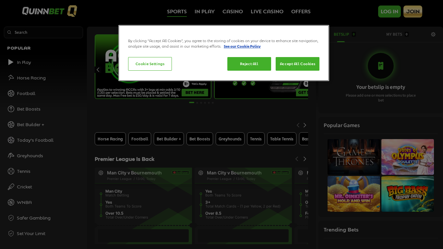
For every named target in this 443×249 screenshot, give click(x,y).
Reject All (249, 63)
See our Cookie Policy (242, 46)
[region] (223, 53)
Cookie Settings (150, 63)
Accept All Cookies (297, 63)
